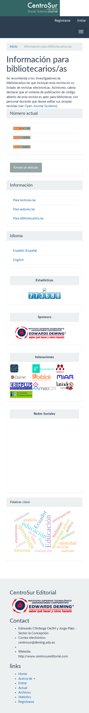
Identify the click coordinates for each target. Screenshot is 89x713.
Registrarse (62, 20)
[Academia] (14, 368)
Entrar (81, 20)
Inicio (13, 46)
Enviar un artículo (26, 167)
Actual (22, 688)
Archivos (24, 692)
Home (22, 674)
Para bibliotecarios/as (28, 218)
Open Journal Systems (40, 106)
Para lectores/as (24, 200)
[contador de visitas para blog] (44, 295)
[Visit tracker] (44, 289)
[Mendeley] (60, 368)
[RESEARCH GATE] (43, 368)
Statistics (24, 697)
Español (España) (25, 250)
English (18, 260)
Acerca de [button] (25, 678)
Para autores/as (24, 209)
